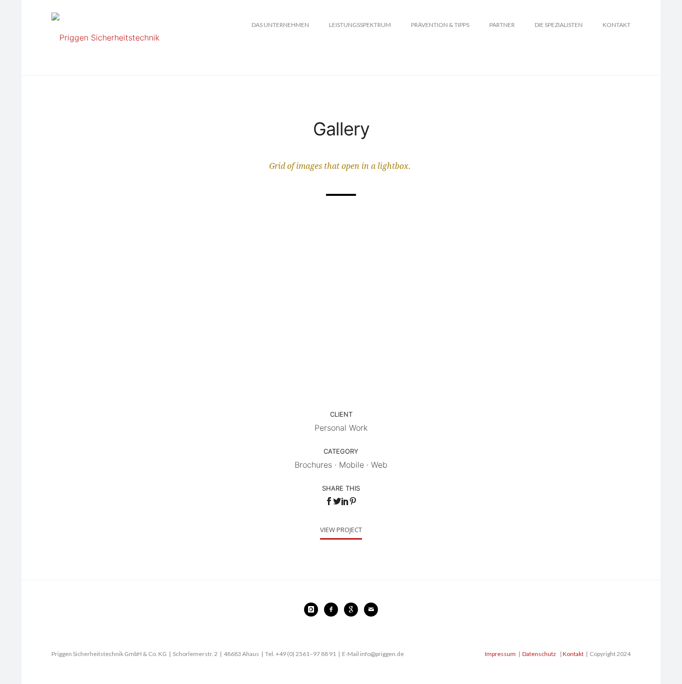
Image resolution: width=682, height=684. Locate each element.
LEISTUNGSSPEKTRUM (360, 24)
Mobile (351, 465)
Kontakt (573, 654)
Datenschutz (539, 654)
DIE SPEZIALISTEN (559, 24)
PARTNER (502, 24)
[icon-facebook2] (333, 610)
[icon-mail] (371, 610)
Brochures (313, 465)
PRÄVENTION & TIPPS (440, 24)
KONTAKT (617, 24)
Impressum (500, 654)
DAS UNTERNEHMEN (280, 24)
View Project (341, 529)
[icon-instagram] (313, 610)
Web (379, 465)
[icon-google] (353, 610)
